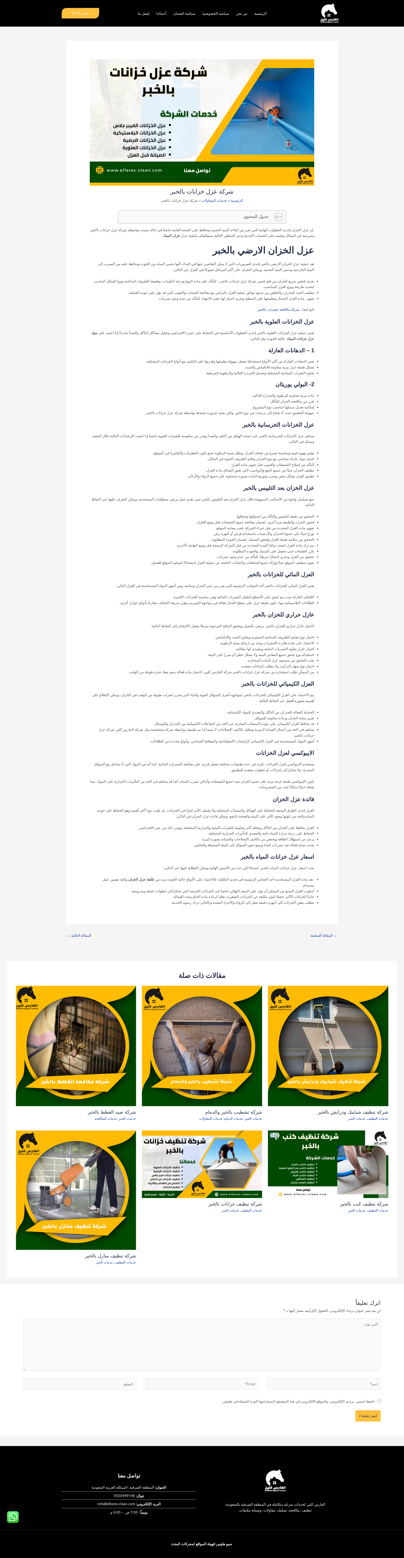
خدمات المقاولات (211, 1118)
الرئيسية (260, 13)
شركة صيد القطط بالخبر (112, 1112)
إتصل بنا (143, 13)
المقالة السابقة (323, 935)
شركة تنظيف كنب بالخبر (364, 1203)
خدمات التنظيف (377, 1118)
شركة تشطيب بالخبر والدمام (233, 1112)
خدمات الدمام (233, 1118)
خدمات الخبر (356, 1118)
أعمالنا (161, 13)
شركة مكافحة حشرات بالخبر (279, 309)
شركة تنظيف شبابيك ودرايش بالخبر (353, 1112)
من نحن (241, 13)
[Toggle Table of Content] (276, 217)
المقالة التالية (79, 935)
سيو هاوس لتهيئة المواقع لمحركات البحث (201, 1543)
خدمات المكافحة (105, 1118)
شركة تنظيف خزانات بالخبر (235, 1203)
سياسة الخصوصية (215, 13)
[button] (80, 13)
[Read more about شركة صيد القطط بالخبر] (76, 1045)
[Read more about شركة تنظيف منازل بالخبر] (76, 1189)
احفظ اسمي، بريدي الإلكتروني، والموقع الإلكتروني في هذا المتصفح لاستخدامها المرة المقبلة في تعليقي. (298, 1401)
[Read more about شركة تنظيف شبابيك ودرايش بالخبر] (328, 1045)
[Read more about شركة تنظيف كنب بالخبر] (328, 1164)
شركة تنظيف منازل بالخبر (110, 1255)
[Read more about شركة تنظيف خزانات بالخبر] (202, 1164)
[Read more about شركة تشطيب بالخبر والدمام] (202, 1045)
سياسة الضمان (184, 13)
